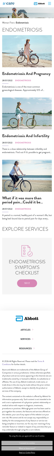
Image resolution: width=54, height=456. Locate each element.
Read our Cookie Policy (27, 452)
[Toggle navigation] (49, 3)
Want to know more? (27, 448)
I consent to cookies (27, 443)
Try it (27, 283)
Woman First (8, 22)
